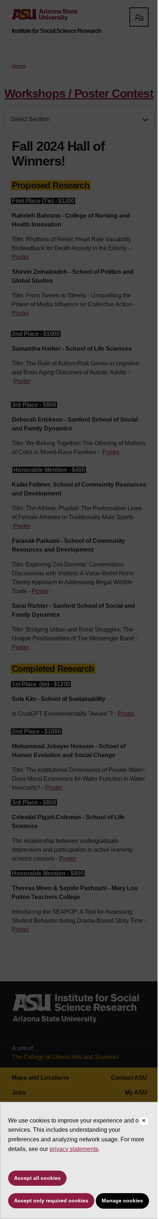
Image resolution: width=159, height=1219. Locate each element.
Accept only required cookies (51, 1200)
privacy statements (74, 1149)
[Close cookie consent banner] (144, 1121)
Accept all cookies (37, 1178)
